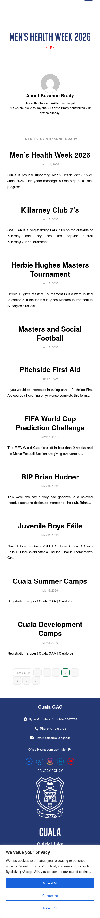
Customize (50, 895)
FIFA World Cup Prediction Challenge (50, 422)
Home (50, 47)
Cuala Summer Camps (50, 581)
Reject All (50, 908)
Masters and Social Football (50, 333)
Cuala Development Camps (50, 628)
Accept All (50, 883)
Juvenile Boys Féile (50, 526)
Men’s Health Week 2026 (50, 155)
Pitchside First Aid (50, 369)
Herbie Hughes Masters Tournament (50, 269)
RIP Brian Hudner (50, 477)
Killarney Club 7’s (50, 210)
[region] (50, 881)
